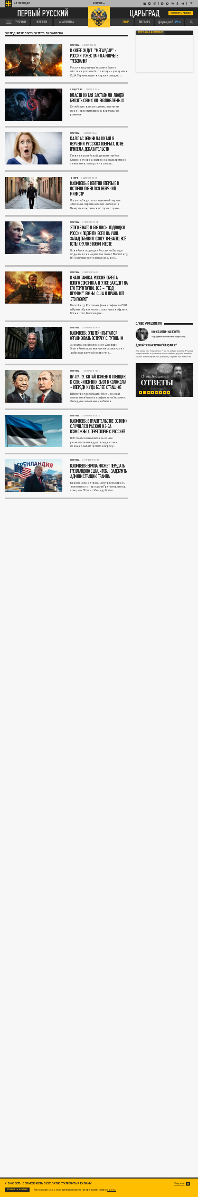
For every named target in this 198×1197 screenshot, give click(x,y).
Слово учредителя (149, 323)
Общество (76, 89)
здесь (111, 1189)
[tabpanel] (165, 380)
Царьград (145, 12)
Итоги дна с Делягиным (150, 32)
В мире (74, 178)
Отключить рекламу (181, 13)
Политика (74, 45)
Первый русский (42, 13)
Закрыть (179, 1183)
